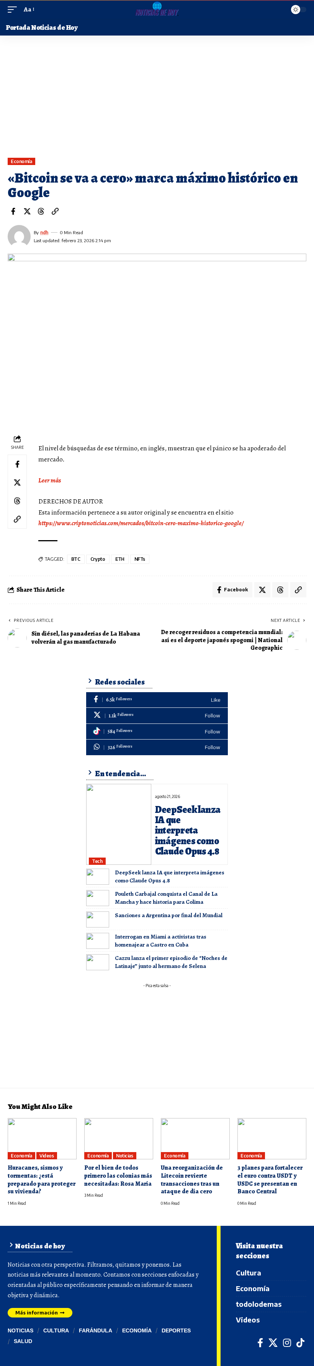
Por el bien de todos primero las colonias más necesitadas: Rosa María (118, 1176)
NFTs (139, 559)
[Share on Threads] (41, 211)
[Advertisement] (157, 100)
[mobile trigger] (14, 9)
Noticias (124, 1156)
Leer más (49, 480)
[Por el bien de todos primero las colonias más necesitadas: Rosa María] (118, 1138)
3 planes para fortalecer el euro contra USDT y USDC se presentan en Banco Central (270, 1180)
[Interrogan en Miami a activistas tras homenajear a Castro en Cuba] (97, 941)
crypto (97, 559)
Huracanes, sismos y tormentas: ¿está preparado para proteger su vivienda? (41, 1180)
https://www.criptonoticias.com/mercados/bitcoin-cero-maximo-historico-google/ (141, 523)
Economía (21, 161)
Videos (46, 1156)
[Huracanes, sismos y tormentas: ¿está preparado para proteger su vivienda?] (42, 1138)
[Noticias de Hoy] (156, 10)
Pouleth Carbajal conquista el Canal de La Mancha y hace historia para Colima (166, 898)
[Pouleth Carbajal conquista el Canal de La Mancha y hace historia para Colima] (97, 898)
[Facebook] (157, 700)
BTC (75, 559)
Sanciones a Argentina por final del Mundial (168, 915)
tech (97, 861)
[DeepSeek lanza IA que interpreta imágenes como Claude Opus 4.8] (118, 824)
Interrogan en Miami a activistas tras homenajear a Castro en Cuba (160, 940)
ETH (120, 559)
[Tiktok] (157, 732)
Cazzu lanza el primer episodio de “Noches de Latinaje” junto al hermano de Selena (171, 962)
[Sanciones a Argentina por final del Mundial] (97, 919)
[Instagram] (287, 1342)
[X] (157, 715)
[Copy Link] (55, 211)
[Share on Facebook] (13, 211)
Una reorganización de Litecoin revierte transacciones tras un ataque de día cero (192, 1180)
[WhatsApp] (157, 747)
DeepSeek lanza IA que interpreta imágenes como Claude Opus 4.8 (187, 830)
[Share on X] (27, 211)
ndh (44, 232)
